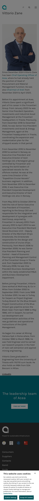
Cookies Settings (10, 497)
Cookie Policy (7, 493)
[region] (19, 486)
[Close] (35, 473)
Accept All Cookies (26, 497)
